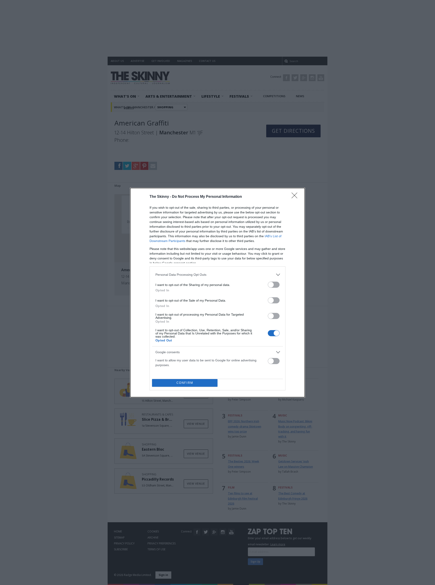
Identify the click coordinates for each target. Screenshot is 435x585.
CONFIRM (184, 382)
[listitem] (217, 274)
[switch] (274, 285)
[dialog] (217, 292)
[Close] (296, 197)
